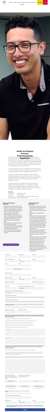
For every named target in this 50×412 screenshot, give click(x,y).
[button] (18, 269)
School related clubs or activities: (10, 295)
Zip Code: (34, 259)
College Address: (8, 400)
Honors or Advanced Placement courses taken (13, 395)
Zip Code (33, 400)
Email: (6, 263)
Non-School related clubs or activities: (11, 299)
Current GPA (7, 286)
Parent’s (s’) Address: (8, 277)
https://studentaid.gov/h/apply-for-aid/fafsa (12, 229)
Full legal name (7, 254)
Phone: (19, 263)
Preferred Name (20, 254)
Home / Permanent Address (9, 259)
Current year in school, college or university (25, 286)
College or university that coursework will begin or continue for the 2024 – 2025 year (17, 391)
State (19, 400)
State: (19, 259)
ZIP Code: (34, 277)
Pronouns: (34, 254)
